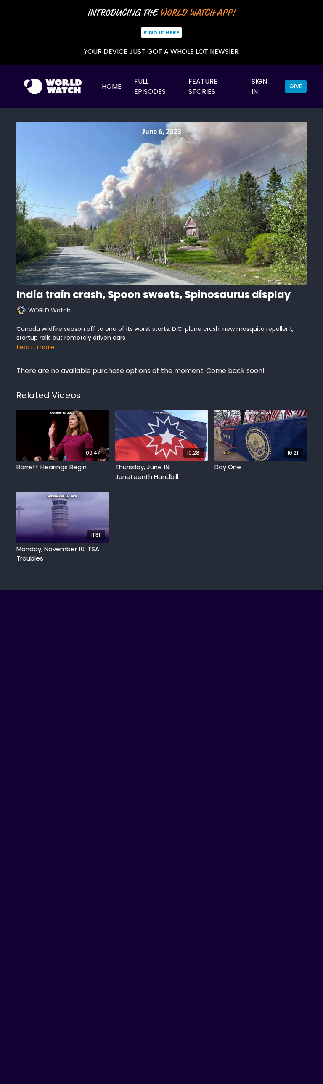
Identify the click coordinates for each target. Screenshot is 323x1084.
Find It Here (161, 32)
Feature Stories (202, 86)
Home (112, 86)
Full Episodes (150, 86)
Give (295, 86)
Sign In (259, 86)
